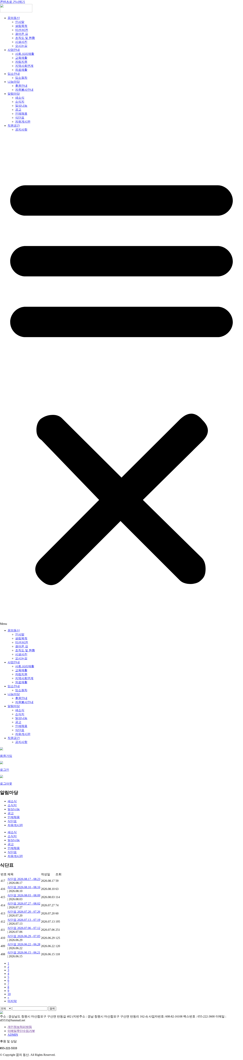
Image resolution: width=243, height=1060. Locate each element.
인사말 (19, 22)
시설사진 (21, 41)
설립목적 (21, 26)
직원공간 (14, 125)
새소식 (19, 97)
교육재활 (21, 57)
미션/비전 (21, 30)
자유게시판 (22, 121)
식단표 (19, 117)
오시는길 (21, 45)
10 (9, 994)
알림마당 (14, 93)
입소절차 (21, 77)
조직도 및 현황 (25, 37)
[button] (121, 380)
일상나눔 (21, 105)
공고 (18, 109)
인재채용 (21, 113)
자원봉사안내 (24, 89)
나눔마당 (14, 81)
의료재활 (21, 69)
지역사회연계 (24, 65)
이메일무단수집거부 (21, 1030)
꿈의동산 (14, 18)
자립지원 (21, 61)
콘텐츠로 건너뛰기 (12, 1)
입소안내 (14, 73)
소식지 (19, 101)
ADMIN (13, 1034)
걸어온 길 (21, 33)
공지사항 (21, 129)
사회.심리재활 (24, 53)
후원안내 (21, 85)
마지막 (12, 1001)
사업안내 (14, 49)
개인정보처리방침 (20, 1026)
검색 (52, 1008)
